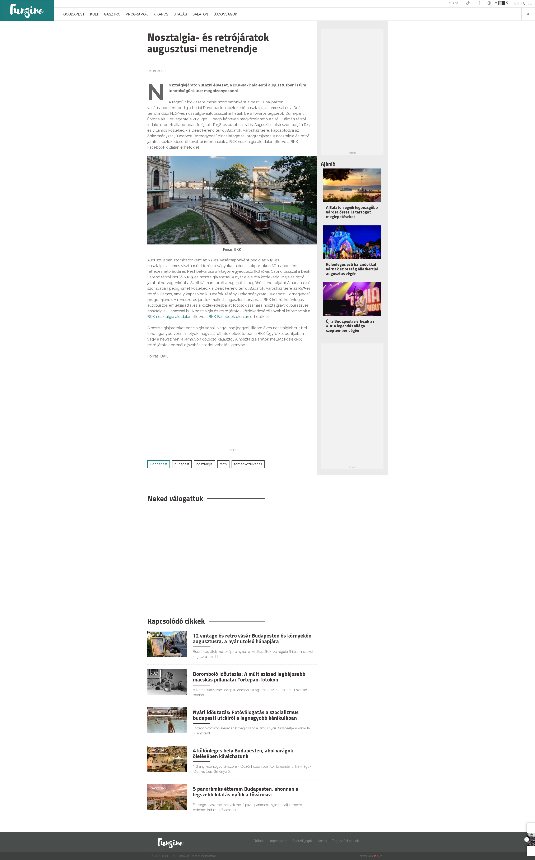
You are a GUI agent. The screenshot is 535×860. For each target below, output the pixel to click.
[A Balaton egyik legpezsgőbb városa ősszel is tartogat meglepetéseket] (352, 188)
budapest (182, 464)
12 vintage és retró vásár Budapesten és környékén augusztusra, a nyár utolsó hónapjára (252, 638)
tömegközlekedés (248, 464)
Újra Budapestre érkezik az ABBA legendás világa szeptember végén (350, 326)
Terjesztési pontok (345, 841)
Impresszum (278, 841)
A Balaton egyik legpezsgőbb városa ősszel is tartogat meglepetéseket (352, 212)
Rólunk (259, 841)
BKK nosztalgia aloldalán (169, 316)
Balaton (200, 14)
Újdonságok (225, 14)
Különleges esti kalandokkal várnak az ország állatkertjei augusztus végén (352, 269)
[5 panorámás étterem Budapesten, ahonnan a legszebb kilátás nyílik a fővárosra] (167, 797)
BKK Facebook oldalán (229, 316)
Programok (137, 14)
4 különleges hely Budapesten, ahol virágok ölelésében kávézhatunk (243, 753)
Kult (94, 14)
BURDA (453, 3)
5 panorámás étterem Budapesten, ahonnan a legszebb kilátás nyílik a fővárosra (245, 792)
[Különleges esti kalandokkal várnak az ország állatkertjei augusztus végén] (352, 245)
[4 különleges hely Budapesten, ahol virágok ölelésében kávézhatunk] (167, 758)
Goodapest (74, 14)
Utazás (180, 14)
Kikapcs (160, 14)
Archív (322, 841)
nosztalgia (204, 464)
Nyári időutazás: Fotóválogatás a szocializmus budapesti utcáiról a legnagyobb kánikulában (246, 715)
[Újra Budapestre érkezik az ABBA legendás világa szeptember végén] (352, 301)
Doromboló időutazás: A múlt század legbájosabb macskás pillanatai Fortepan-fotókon (249, 677)
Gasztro (112, 14)
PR (381, 856)
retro (223, 464)
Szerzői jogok (302, 841)
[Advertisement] (229, 557)
